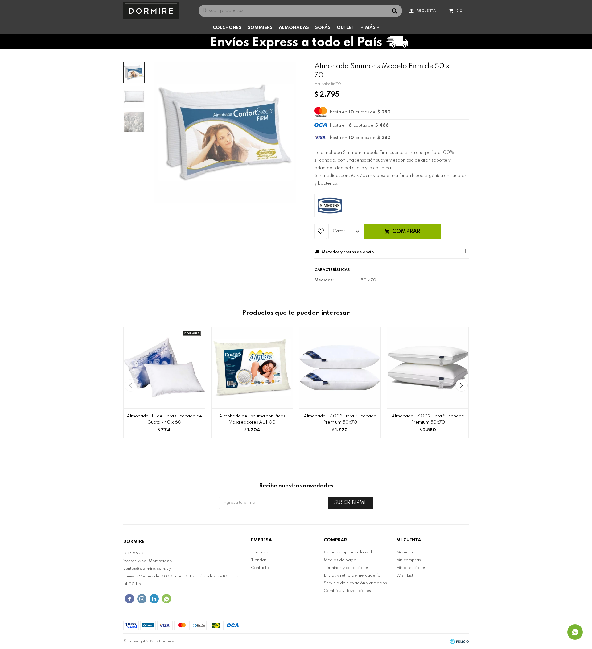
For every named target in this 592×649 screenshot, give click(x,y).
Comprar (406, 231)
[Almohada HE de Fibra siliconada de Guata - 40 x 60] (164, 367)
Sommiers (260, 28)
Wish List (404, 575)
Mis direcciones (411, 568)
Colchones (227, 28)
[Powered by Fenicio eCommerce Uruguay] (459, 641)
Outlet (346, 28)
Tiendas (259, 560)
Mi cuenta (405, 552)
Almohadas (294, 28)
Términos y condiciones (346, 568)
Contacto (260, 568)
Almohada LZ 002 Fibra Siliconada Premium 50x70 (428, 419)
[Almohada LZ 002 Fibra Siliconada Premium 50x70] (428, 367)
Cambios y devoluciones (347, 591)
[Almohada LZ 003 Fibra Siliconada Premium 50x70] (340, 367)
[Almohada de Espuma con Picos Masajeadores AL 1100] (252, 367)
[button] (461, 385)
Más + (372, 28)
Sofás (323, 28)
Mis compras (408, 560)
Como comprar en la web (349, 552)
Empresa (259, 552)
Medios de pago (340, 560)
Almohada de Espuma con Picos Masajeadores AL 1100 (252, 419)
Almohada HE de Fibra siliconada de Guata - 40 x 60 (164, 419)
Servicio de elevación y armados (355, 583)
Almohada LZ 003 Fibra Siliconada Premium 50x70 (340, 419)
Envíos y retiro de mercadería (352, 575)
